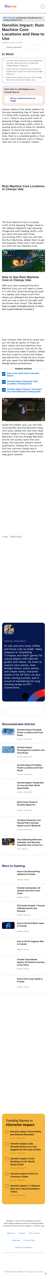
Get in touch (34, 1233)
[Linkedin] (7, 696)
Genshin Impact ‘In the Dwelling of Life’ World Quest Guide (22, 1161)
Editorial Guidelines (23, 1247)
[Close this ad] (45, 1273)
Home (5, 18)
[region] (24, 1279)
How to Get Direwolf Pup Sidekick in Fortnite (28, 873)
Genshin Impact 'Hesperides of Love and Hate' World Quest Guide (30, 785)
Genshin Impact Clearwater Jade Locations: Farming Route (22, 382)
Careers (22, 1233)
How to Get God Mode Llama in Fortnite (30, 924)
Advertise (16, 1240)
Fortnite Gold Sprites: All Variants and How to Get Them (28, 890)
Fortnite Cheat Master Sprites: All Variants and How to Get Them (30, 962)
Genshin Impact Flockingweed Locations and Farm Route (30, 750)
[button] (37, 7)
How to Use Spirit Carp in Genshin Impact (23, 374)
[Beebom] (10, 7)
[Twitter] (25, 696)
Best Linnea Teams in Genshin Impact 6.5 (27, 803)
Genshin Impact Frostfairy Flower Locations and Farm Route (30, 768)
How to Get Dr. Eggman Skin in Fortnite (30, 942)
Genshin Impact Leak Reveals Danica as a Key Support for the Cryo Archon (25, 1146)
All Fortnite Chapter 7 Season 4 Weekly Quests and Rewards (31, 908)
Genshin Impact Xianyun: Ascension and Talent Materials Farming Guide (24, 390)
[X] (36, 47)
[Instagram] (16, 696)
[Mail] (31, 1259)
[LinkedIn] (27, 47)
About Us (11, 1233)
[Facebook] (31, 47)
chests (5, 118)
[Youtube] (21, 1259)
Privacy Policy (29, 1240)
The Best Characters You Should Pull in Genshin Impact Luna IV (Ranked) (29, 823)
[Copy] (40, 47)
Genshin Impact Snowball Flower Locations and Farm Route (30, 732)
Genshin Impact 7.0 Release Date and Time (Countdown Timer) (25, 1189)
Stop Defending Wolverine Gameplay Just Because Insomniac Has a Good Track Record (30, 844)
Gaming (12, 18)
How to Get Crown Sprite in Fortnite (30, 980)
